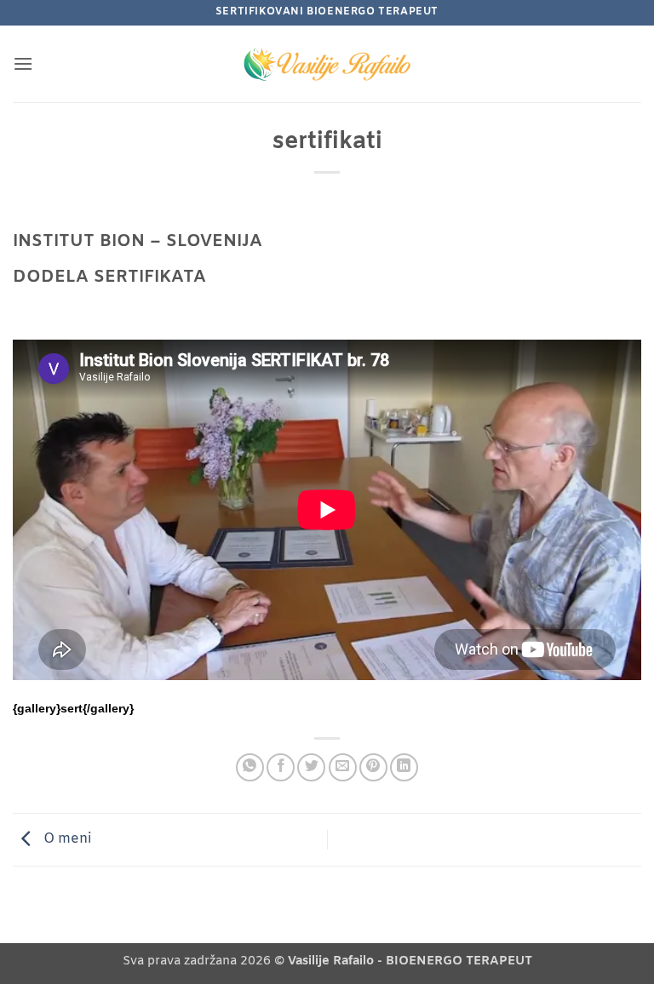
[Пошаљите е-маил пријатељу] (343, 767)
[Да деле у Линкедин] (404, 767)
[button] (23, 63)
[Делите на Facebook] (281, 767)
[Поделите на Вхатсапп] (250, 767)
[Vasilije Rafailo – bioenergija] (327, 64)
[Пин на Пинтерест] (373, 767)
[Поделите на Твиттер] (311, 767)
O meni (65, 840)
